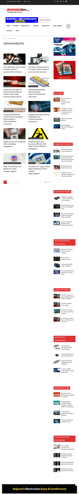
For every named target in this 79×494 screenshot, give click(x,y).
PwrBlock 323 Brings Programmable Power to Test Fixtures (67, 198)
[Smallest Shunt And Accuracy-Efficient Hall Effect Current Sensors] (39, 133)
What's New (7, 138)
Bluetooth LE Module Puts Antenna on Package (67, 251)
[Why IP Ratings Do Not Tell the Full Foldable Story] (57, 206)
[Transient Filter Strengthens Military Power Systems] (57, 347)
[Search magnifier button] (68, 26)
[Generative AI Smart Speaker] (57, 120)
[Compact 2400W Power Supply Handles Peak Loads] (57, 370)
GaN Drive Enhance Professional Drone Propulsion (66, 362)
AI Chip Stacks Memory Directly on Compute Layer (67, 272)
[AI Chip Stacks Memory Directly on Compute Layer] (57, 272)
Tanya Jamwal (32, 96)
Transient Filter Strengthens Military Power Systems (66, 347)
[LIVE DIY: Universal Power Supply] (57, 304)
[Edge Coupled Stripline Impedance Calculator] (57, 463)
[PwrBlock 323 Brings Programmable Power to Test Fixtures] (57, 198)
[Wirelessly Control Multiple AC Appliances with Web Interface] (57, 174)
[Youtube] (66, 1)
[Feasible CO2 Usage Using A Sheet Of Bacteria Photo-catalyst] (39, 158)
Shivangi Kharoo (8, 146)
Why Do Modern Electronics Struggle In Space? (67, 127)
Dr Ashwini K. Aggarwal (9, 171)
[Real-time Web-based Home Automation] (57, 150)
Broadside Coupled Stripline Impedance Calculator (66, 455)
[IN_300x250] (65, 55)
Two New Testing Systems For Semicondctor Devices (38, 68)
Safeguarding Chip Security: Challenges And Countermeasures (39, 117)
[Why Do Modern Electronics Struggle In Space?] (57, 126)
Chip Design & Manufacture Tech (12, 163)
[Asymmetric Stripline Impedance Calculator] (57, 470)
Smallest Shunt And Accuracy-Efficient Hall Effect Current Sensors (37, 144)
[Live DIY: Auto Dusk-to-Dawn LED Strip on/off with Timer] (57, 319)
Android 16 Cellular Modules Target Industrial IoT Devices (67, 223)
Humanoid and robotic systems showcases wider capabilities (67, 215)
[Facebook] (55, 1)
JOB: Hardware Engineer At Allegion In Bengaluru (67, 413)
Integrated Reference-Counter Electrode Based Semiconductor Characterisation (13, 118)
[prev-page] (55, 134)
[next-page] (18, 182)
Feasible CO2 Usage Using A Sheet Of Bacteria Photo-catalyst (39, 168)
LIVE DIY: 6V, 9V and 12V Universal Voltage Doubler (67, 311)
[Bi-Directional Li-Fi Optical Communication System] (57, 100)
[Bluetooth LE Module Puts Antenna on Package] (57, 250)
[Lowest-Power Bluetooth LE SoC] (57, 259)
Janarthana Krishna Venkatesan (12, 72)
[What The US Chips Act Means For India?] (14, 158)
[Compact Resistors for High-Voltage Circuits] (57, 355)
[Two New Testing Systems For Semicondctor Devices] (39, 59)
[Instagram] (57, 1)
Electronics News (8, 63)
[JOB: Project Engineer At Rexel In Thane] (57, 421)
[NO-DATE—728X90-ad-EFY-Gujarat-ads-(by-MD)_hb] (39, 493)
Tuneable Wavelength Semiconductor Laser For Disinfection (36, 92)
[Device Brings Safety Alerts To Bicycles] (57, 265)
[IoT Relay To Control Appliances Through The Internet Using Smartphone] (57, 110)
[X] (63, 1)
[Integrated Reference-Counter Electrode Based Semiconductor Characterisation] (14, 106)
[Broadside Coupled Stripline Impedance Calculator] (57, 455)
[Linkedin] (60, 1)
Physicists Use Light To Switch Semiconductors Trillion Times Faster (12, 92)
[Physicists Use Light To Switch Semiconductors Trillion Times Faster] (14, 81)
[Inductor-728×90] (28, 22)
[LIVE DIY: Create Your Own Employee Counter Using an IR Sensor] (57, 296)
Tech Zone (31, 111)
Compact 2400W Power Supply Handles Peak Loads (67, 370)
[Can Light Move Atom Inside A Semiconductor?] (14, 59)
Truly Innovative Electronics (36, 138)
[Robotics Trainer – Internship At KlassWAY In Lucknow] (57, 394)
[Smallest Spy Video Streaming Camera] (57, 167)
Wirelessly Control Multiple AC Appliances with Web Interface (67, 174)
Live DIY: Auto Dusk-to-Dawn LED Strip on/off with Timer (67, 320)
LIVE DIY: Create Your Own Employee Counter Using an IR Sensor (67, 296)
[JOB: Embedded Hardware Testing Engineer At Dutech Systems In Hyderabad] (57, 403)
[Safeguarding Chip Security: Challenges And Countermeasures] (39, 106)
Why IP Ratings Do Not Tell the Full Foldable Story (67, 207)
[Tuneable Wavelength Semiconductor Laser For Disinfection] (39, 81)
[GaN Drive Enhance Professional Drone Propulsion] (57, 362)
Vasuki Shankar (32, 121)
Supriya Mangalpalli (33, 173)
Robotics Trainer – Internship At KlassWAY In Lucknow (67, 395)
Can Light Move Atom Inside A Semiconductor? (14, 68)
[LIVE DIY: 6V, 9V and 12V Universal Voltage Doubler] (57, 311)
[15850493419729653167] (65, 79)
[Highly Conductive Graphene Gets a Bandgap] (14, 133)
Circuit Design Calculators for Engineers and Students (67, 447)
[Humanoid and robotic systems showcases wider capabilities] (57, 215)
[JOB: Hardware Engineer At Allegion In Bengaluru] (57, 413)
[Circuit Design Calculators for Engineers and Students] (57, 447)
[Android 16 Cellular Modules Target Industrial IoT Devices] (57, 223)
